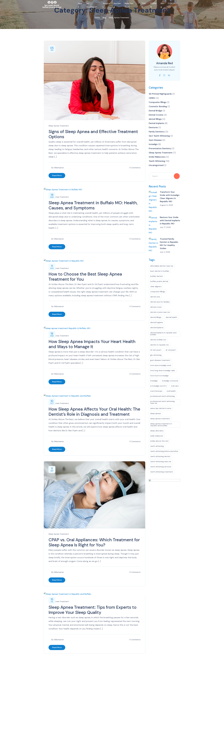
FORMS (153, 5)
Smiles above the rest (159, 441)
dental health (171, 317)
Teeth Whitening (157, 161)
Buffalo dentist (156, 276)
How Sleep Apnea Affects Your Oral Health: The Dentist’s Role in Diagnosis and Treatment (94, 411)
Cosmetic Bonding (158, 106)
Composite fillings (157, 102)
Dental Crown (156, 307)
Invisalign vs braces (170, 381)
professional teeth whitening (162, 396)
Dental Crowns (156, 114)
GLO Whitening (155, 355)
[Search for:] (164, 176)
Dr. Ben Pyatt (155, 350)
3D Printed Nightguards (160, 93)
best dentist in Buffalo (159, 271)
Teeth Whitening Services (160, 466)
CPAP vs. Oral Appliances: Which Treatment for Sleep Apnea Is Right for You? (94, 542)
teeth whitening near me (160, 461)
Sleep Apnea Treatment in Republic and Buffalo (161, 424)
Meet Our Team (129, 5)
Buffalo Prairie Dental (159, 281)
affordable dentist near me (161, 266)
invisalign (153, 144)
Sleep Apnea (155, 413)
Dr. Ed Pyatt (171, 350)
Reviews (117, 5)
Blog (162, 5)
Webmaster (59, 167)
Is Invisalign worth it (158, 386)
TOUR (144, 5)
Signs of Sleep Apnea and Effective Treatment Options (93, 134)
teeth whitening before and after (164, 451)
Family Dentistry (157, 131)
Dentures (153, 127)
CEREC (152, 98)
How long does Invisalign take (162, 370)
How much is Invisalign (159, 375)
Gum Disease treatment (160, 360)
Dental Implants (156, 123)
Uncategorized (156, 165)
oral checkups (156, 391)
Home (80, 5)
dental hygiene (156, 322)
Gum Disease (155, 140)
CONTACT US (173, 5)
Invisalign (154, 381)
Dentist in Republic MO (159, 345)
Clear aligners (155, 286)
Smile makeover (156, 436)
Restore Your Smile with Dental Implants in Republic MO (170, 220)
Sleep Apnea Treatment (59, 126)
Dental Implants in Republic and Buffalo (163, 333)
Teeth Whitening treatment (161, 472)
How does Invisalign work (160, 365)
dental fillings (155, 119)
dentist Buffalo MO (158, 339)
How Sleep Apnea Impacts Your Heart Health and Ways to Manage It (92, 344)
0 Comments (134, 167)
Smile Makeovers (157, 156)
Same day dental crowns (160, 408)
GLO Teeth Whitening (159, 135)
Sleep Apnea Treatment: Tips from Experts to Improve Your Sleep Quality (92, 610)
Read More (57, 175)
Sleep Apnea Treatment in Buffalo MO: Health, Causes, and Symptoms (93, 205)
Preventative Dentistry (160, 148)
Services (106, 5)
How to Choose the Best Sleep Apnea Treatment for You (85, 276)
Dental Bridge (155, 110)
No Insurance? (91, 5)
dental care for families (160, 302)
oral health (171, 391)
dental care (155, 296)
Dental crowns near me (160, 312)
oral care (175, 386)
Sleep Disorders (156, 430)
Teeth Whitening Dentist (160, 456)
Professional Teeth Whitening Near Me (162, 402)
